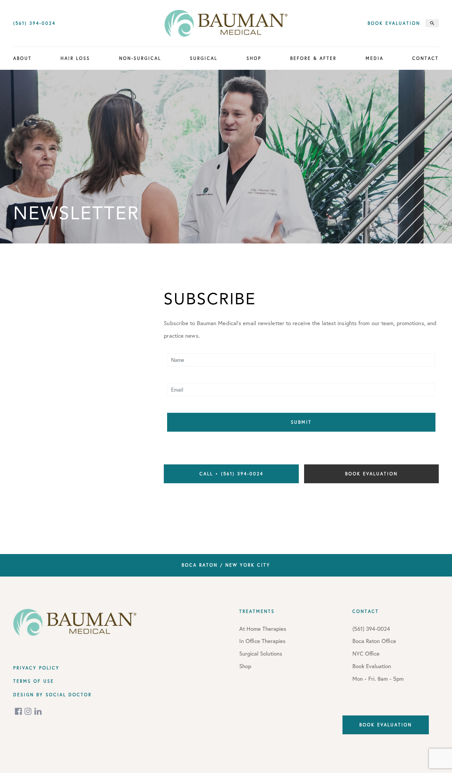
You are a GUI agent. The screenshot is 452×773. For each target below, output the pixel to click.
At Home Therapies (262, 628)
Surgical (203, 58)
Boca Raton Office (374, 640)
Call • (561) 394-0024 (231, 473)
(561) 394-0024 (34, 23)
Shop (254, 58)
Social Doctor (69, 694)
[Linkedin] (38, 711)
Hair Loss (75, 58)
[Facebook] (19, 711)
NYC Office (366, 653)
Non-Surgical (140, 58)
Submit (301, 422)
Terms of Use (33, 681)
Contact (425, 58)
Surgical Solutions (260, 653)
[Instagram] (28, 711)
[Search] (432, 23)
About (22, 58)
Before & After (313, 58)
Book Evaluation (394, 23)
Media (375, 58)
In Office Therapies (262, 640)
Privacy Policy (36, 667)
